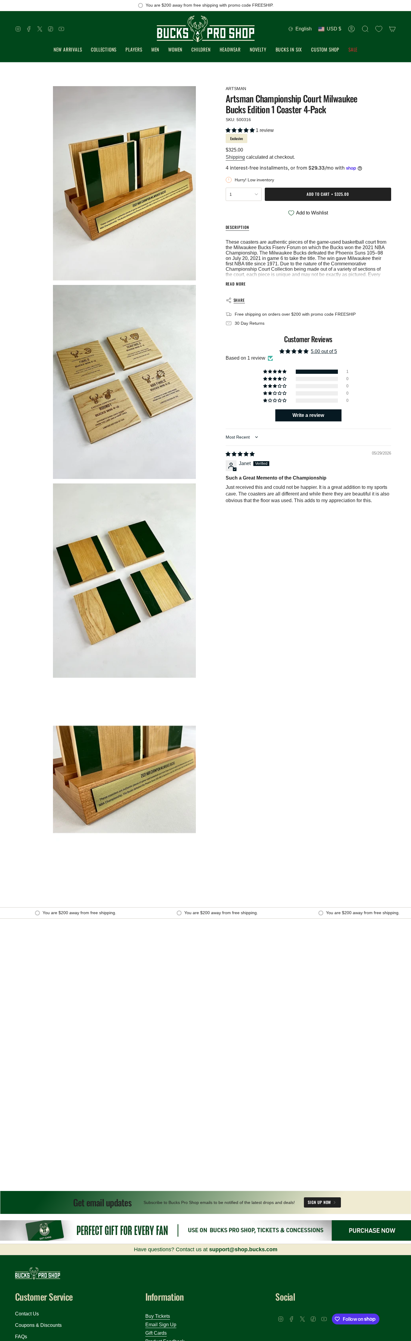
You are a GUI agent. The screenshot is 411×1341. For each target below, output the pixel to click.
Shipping (235, 157)
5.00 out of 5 (324, 351)
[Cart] (392, 29)
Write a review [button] (308, 415)
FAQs (21, 1336)
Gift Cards (156, 1333)
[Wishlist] (378, 29)
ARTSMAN (236, 88)
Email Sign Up (160, 1324)
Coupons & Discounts (38, 1325)
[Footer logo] (37, 1273)
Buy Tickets (157, 1316)
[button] (103, 50)
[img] (240, 454)
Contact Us (27, 1313)
